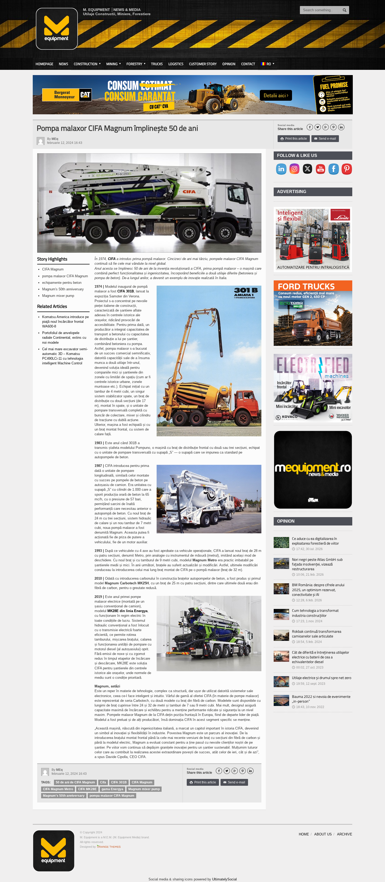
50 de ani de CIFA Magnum (75, 782)
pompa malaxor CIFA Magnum (112, 796)
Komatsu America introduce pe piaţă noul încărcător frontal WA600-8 (65, 321)
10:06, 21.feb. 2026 (308, 574)
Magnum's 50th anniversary (64, 796)
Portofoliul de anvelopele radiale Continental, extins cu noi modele (64, 337)
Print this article (293, 138)
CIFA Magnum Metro (58, 789)
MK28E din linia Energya (127, 611)
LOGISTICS (175, 63)
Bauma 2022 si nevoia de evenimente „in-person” (321, 699)
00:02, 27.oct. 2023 (307, 667)
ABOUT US (323, 834)
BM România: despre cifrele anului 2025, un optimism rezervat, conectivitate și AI (318, 589)
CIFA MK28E (87, 789)
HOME (304, 834)
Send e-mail (325, 138)
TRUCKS (157, 63)
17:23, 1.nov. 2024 (307, 621)
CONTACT (248, 63)
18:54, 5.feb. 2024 (307, 642)
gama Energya (112, 789)
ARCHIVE (344, 834)
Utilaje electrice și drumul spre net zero (321, 677)
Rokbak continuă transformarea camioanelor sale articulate (316, 634)
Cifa (103, 782)
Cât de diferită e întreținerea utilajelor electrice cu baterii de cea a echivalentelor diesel (320, 656)
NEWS (63, 63)
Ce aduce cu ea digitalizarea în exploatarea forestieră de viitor (315, 541)
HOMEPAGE (44, 63)
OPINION (228, 63)
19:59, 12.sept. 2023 (308, 684)
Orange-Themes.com (109, 846)
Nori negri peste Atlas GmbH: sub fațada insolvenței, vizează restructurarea (317, 564)
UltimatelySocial (224, 879)
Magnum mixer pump (144, 789)
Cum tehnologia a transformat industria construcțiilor (315, 613)
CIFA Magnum (142, 782)
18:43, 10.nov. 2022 (308, 707)
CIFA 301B (125, 291)
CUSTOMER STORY (203, 63)
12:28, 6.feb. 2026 (307, 600)
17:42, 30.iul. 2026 (307, 549)
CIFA (112, 259)
